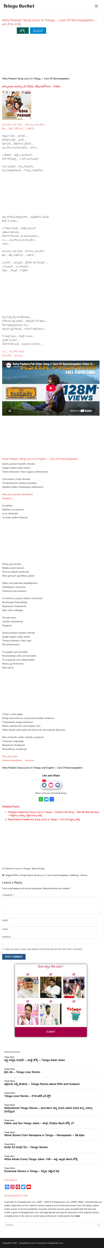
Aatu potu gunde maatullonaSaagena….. (17, 496)
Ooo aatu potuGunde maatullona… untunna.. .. (19, 758)
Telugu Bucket (18, 6)
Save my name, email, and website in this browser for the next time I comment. (44, 949)
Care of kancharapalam (57, 875)
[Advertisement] (51, 56)
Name (5, 920)
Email (5, 929)
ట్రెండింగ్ (38, 30)
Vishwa (83, 875)
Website (6, 937)
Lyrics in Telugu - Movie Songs (30, 868)
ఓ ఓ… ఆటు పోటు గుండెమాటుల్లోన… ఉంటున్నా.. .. (14, 353)
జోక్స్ (22, 30)
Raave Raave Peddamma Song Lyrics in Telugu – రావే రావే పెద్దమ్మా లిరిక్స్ (44, 819)
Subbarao (74, 875)
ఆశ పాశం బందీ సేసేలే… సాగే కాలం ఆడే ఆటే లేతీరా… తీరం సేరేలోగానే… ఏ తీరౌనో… (23, 126)
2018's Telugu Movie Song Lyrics (29, 875)
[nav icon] (96, 6)
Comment (8, 895)
